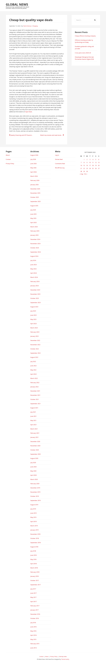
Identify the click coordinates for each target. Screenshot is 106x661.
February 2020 (34, 484)
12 (96, 162)
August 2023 (34, 307)
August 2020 (34, 458)
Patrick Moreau (27, 26)
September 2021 (35, 404)
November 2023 (35, 294)
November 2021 (35, 395)
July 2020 (33, 462)
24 (90, 168)
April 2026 (33, 172)
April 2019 (33, 521)
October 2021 (34, 399)
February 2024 (34, 281)
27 (98, 168)
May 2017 (33, 597)
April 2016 (33, 635)
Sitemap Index (63, 656)
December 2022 (35, 340)
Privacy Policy (10, 163)
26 (96, 168)
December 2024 (35, 239)
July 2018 (33, 551)
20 (98, 165)
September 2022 (35, 353)
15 (84, 165)
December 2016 (35, 614)
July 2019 (33, 509)
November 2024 (35, 243)
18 (93, 165)
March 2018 (34, 568)
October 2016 (34, 618)
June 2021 (33, 416)
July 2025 (33, 210)
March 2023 (34, 328)
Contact (8, 159)
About (8, 155)
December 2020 (35, 441)
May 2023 (33, 319)
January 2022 (34, 387)
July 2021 (33, 412)
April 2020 (33, 475)
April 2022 (33, 374)
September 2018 (35, 542)
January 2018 (34, 576)
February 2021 (34, 433)
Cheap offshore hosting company (85, 36)
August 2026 (34, 155)
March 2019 (34, 526)
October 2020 (34, 450)
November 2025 (35, 193)
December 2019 (35, 488)
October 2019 (34, 496)
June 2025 (33, 214)
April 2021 (33, 425)
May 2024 (33, 269)
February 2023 (34, 332)
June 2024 (33, 265)
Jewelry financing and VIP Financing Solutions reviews (22, 135)
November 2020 (35, 446)
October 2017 (34, 580)
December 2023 (35, 290)
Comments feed (60, 163)
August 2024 (34, 256)
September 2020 (35, 454)
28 (81, 171)
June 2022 (33, 366)
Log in (57, 155)
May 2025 (33, 218)
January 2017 (34, 610)
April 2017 (33, 601)
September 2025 (35, 201)
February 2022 (34, 382)
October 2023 (34, 298)
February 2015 (34, 644)
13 (98, 162)
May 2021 (33, 420)
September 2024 (35, 252)
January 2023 (34, 336)
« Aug (81, 174)
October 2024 (34, 248)
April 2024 (33, 273)
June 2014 (33, 648)
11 (93, 162)
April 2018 (33, 564)
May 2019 (33, 517)
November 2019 (35, 492)
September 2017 (35, 585)
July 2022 (33, 361)
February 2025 (34, 231)
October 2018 (34, 538)
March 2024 (34, 277)
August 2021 (34, 408)
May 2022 (33, 370)
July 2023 (33, 311)
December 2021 (35, 391)
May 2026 (33, 168)
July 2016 (33, 623)
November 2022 (35, 345)
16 (87, 165)
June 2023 (33, 315)
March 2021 (34, 429)
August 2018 (34, 547)
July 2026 (33, 159)
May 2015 (33, 639)
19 (96, 165)
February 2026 (34, 180)
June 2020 (33, 467)
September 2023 (35, 302)
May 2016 (33, 631)
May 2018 (33, 559)
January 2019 (34, 530)
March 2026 (34, 176)
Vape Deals (28, 112)
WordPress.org (59, 168)
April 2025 (33, 222)
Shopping (35, 26)
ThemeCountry (65, 659)
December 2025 (35, 189)
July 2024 (33, 260)
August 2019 (34, 505)
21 (81, 168)
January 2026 (34, 185)
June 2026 (33, 163)
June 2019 (33, 513)
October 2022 (34, 349)
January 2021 (34, 437)
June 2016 (33, 627)
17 (90, 165)
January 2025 (34, 235)
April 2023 (33, 324)
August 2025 (34, 206)
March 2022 (34, 378)
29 (84, 171)
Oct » (85, 174)
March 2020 (34, 479)
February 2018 (34, 572)
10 (90, 162)
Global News (17, 4)
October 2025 (34, 197)
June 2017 (33, 593)
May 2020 (33, 471)
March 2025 (34, 227)
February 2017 (34, 606)
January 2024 (34, 286)
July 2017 (33, 589)
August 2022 (34, 357)
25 (93, 168)
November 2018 (35, 534)
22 (84, 168)
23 (87, 168)
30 (87, 171)
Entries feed (59, 159)
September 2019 (35, 500)
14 (81, 165)
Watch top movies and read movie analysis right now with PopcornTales (52, 135)
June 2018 (33, 555)
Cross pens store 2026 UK (83, 53)
